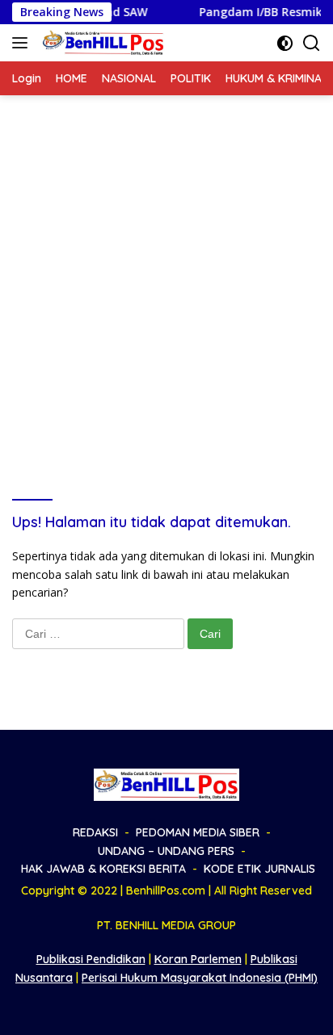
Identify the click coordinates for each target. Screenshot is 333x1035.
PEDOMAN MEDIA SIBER (197, 832)
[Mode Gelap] (285, 43)
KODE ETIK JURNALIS (259, 868)
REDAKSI (95, 832)
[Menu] (23, 43)
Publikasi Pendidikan (90, 959)
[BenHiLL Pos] (101, 43)
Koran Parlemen (198, 959)
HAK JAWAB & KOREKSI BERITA (103, 868)
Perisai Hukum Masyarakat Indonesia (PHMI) (200, 977)
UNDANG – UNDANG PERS (166, 851)
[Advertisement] (166, 269)
